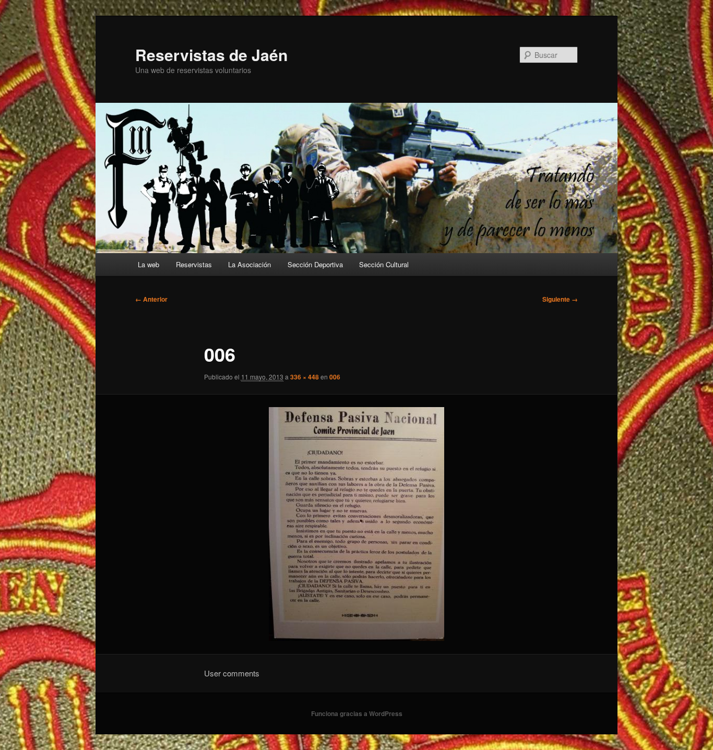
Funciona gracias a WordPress (356, 713)
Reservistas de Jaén (211, 54)
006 (334, 377)
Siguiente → (560, 299)
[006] (356, 524)
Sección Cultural (384, 264)
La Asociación (249, 264)
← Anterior (151, 299)
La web (148, 264)
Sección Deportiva (315, 264)
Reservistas (194, 264)
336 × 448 (304, 377)
